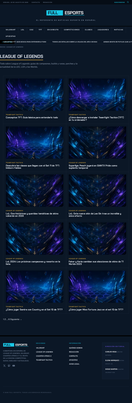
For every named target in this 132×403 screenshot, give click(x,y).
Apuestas (11, 36)
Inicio (2, 47)
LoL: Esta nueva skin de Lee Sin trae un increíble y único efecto (95, 214)
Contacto (36, 2)
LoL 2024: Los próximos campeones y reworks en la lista (33, 262)
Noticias (118, 30)
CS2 (31, 30)
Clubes (88, 30)
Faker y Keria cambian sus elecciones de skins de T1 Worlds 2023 (96, 262)
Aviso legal (74, 364)
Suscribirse (119, 2)
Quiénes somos (75, 348)
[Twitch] (9, 366)
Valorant (11, 30)
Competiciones (72, 30)
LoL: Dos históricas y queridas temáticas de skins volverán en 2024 (32, 214)
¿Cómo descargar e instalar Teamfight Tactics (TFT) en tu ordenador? (96, 118)
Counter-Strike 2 (43, 356)
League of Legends (44, 352)
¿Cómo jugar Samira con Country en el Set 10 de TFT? (34, 309)
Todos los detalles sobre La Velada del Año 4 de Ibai (70, 42)
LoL (22, 30)
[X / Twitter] (4, 366)
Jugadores (103, 30)
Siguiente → (16, 319)
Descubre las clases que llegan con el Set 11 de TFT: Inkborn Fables (33, 166)
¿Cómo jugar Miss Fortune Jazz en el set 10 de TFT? (96, 309)
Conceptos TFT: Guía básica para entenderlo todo (32, 117)
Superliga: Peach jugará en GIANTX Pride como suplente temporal (93, 166)
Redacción (47, 2)
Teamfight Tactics (44, 360)
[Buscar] (128, 2)
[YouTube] (13, 366)
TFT (40, 30)
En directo (53, 30)
